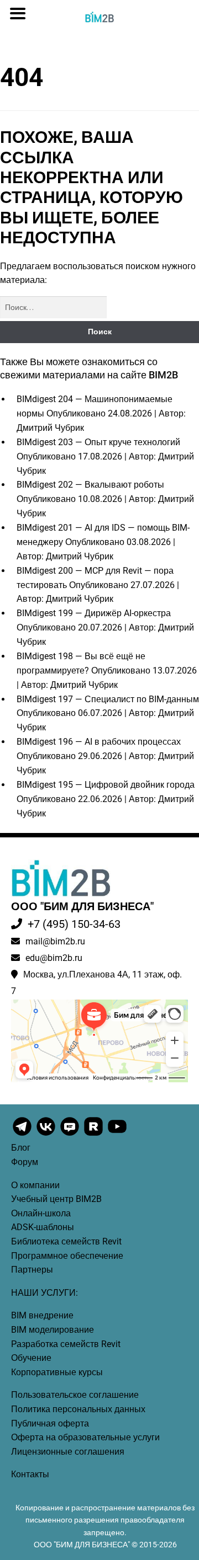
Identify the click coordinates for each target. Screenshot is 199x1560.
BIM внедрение (42, 1315)
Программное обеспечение (67, 1256)
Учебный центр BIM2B (56, 1199)
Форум (24, 1162)
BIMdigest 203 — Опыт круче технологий (98, 442)
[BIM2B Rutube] (94, 1134)
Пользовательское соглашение (75, 1395)
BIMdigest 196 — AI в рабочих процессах (99, 741)
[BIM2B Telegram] (23, 1134)
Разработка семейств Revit (66, 1344)
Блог (20, 1147)
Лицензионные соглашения (67, 1451)
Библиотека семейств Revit (66, 1241)
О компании (35, 1185)
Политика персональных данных (78, 1409)
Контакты (30, 1474)
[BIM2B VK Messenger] (70, 1134)
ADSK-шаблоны (42, 1227)
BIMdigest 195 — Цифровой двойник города (106, 784)
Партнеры (32, 1269)
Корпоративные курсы (57, 1372)
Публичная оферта (50, 1423)
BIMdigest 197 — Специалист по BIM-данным (108, 699)
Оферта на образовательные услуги (85, 1437)
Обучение (31, 1358)
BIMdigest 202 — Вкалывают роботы (90, 484)
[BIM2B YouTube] (117, 1134)
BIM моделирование (52, 1329)
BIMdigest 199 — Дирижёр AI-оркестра (94, 613)
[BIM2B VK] (47, 1134)
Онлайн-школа (41, 1213)
